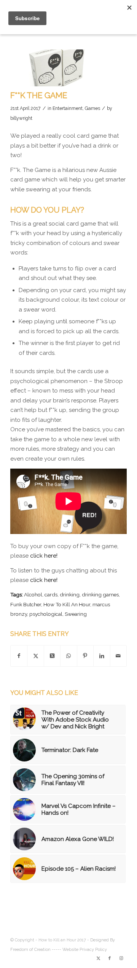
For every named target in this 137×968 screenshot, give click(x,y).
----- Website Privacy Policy (79, 949)
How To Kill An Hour (66, 604)
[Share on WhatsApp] (68, 656)
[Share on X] (35, 656)
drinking (70, 594)
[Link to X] (98, 958)
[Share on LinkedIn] (102, 656)
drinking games (100, 594)
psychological (45, 614)
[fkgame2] (59, 67)
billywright (21, 118)
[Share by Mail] (118, 656)
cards (51, 594)
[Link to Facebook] (109, 958)
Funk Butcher (25, 604)
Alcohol (33, 594)
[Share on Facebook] (19, 656)
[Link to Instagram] (121, 958)
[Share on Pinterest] (85, 656)
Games (92, 108)
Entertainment (68, 108)
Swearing (76, 614)
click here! (43, 555)
